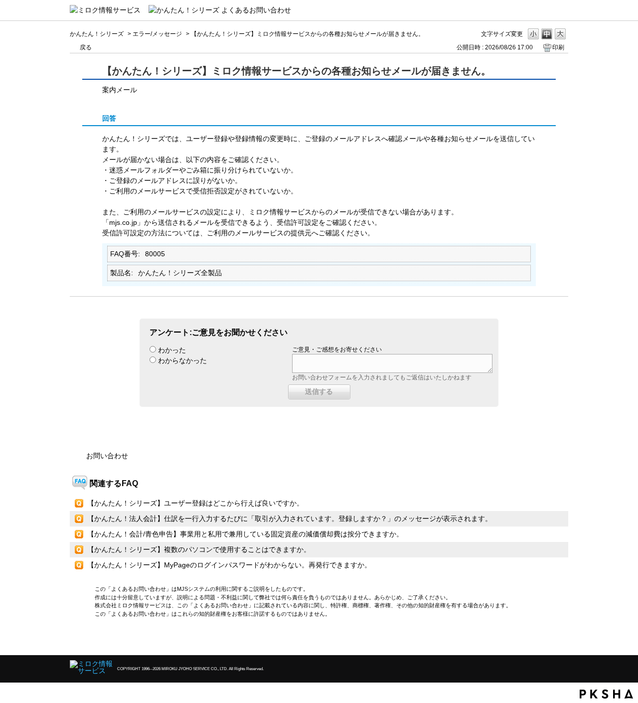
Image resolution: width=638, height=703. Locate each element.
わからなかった (182, 360)
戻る (86, 47)
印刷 (558, 47)
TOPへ (543, 639)
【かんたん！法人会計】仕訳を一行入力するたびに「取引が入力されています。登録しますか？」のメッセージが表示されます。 (289, 519)
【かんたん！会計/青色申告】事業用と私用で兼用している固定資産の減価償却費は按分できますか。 (245, 534)
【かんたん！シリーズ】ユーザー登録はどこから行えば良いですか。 (195, 503)
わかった (172, 350)
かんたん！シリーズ (97, 33)
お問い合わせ (107, 456)
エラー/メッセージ (157, 33)
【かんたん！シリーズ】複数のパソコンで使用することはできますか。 (199, 549)
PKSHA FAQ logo (606, 694)
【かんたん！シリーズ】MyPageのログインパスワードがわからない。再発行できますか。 (229, 565)
